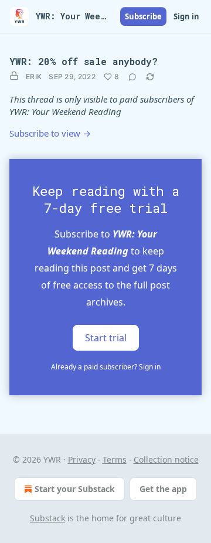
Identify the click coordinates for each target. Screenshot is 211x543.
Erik (34, 76)
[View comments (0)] (132, 77)
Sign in (186, 16)
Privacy (82, 459)
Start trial (106, 337)
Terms (115, 459)
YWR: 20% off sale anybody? (83, 61)
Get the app (163, 488)
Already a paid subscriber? (106, 367)
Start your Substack (75, 488)
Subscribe (143, 16)
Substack (47, 518)
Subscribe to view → (50, 133)
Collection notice (166, 459)
